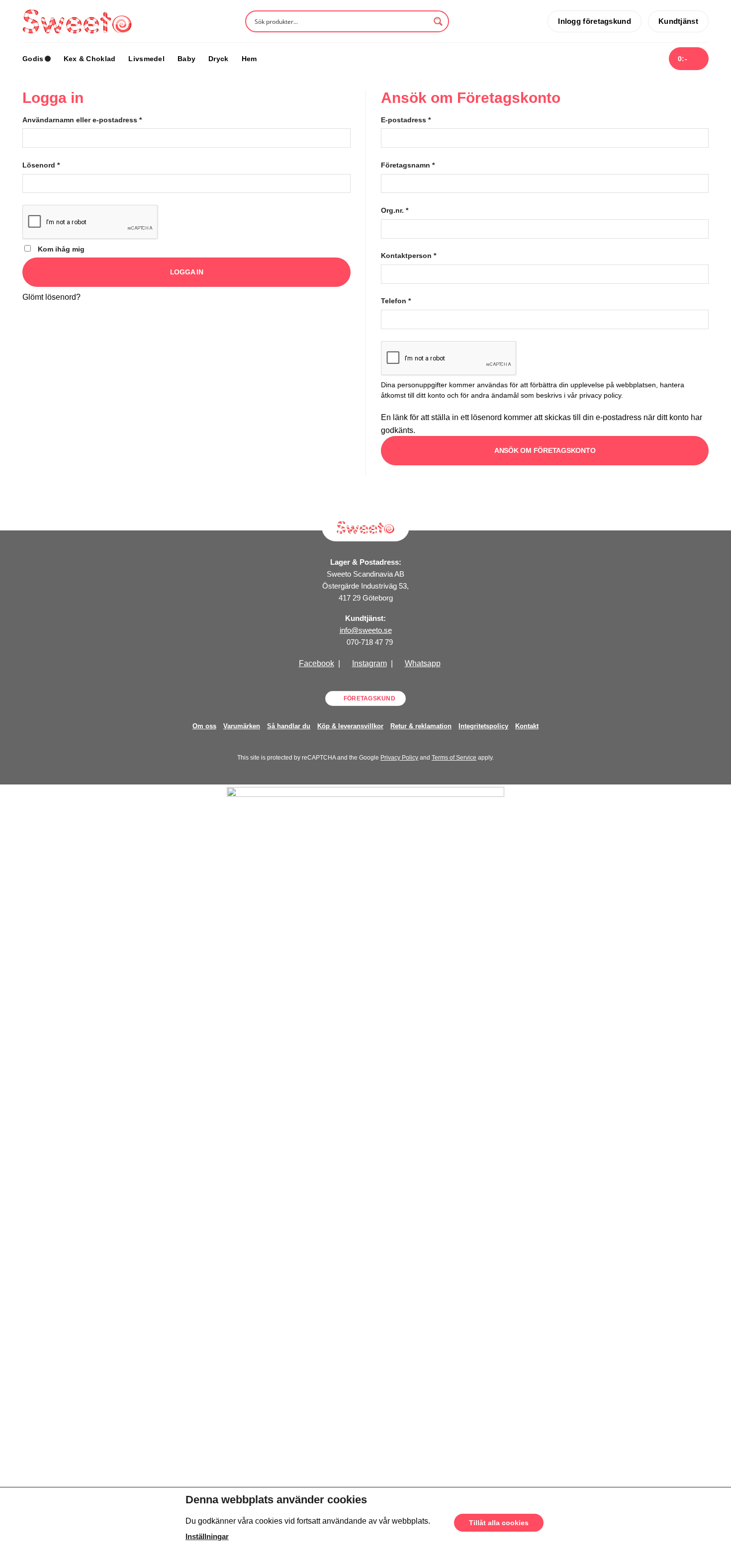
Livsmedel (146, 59)
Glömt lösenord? (51, 297)
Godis (32, 59)
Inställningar (207, 1537)
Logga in (186, 272)
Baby (186, 59)
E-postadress (406, 120)
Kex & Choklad (90, 59)
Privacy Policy (399, 757)
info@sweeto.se (366, 630)
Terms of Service (454, 757)
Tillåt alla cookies (499, 1523)
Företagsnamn (408, 165)
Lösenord (41, 165)
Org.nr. (394, 210)
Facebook (316, 663)
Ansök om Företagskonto (545, 450)
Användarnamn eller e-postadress (82, 120)
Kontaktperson (408, 256)
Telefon (396, 301)
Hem (249, 59)
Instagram (369, 663)
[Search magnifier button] (438, 21)
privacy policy (600, 395)
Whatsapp (423, 663)
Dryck (218, 59)
